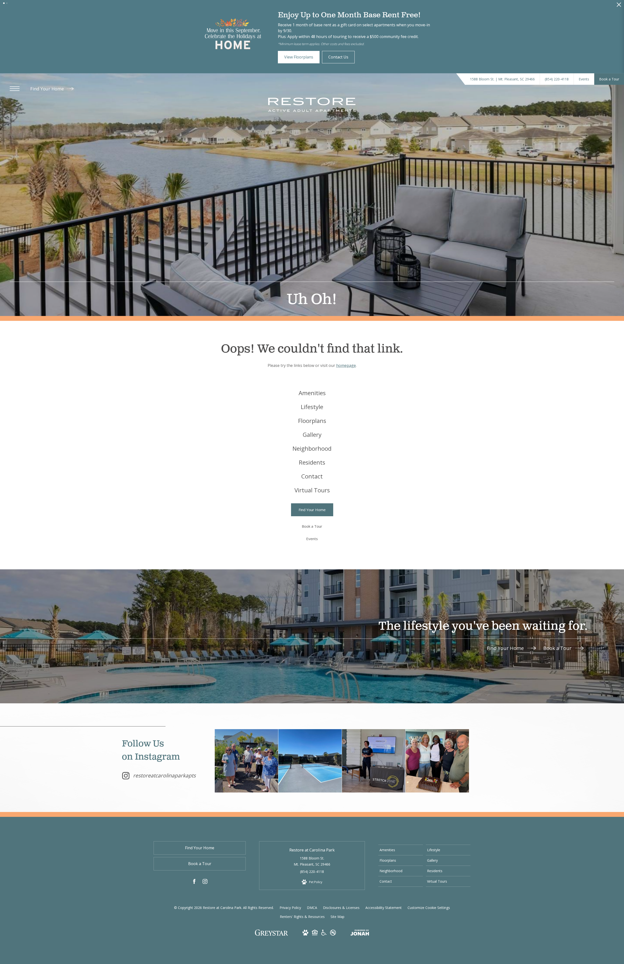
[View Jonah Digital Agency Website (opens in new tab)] (360, 939)
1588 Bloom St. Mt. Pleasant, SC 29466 (312, 867)
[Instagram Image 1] (246, 766)
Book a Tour (558, 654)
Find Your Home (47, 94)
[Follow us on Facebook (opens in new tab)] (194, 888)
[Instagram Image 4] (437, 766)
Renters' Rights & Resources (302, 922)
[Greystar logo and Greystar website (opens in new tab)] (271, 940)
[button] (4, 3)
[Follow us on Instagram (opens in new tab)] (205, 888)
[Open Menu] (15, 94)
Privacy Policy (290, 913)
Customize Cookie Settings (429, 913)
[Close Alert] (619, 6)
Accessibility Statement (383, 913)
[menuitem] (312, 399)
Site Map (337, 922)
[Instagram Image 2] (310, 766)
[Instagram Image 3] (373, 766)
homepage (346, 371)
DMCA (312, 913)
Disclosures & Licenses (341, 913)
